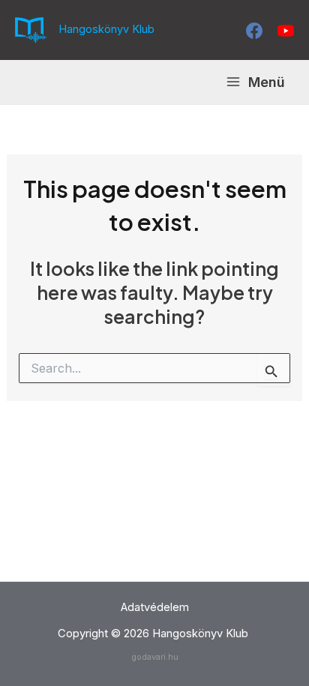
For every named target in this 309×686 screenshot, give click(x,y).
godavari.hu (154, 657)
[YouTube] (286, 30)
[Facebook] (254, 30)
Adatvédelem (155, 607)
